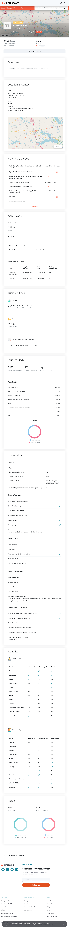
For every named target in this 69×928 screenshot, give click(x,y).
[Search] (61, 3)
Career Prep (4, 907)
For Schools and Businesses (9, 916)
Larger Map (5, 35)
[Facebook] (7, 869)
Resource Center (29, 910)
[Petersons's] (10, 3)
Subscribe (36, 885)
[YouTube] (12, 869)
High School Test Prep (7, 913)
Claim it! (39, 32)
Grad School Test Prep (7, 904)
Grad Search (27, 904)
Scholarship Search (29, 907)
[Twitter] (3, 869)
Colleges (9, 8)
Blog (48, 910)
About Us (49, 901)
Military (3, 910)
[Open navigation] (65, 3)
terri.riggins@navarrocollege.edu (22, 108)
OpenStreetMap (56, 11)
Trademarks (50, 913)
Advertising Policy (52, 916)
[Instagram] (16, 869)
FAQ (48, 907)
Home (3, 8)
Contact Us (50, 904)
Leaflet (48, 11)
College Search (28, 901)
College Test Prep (6, 901)
